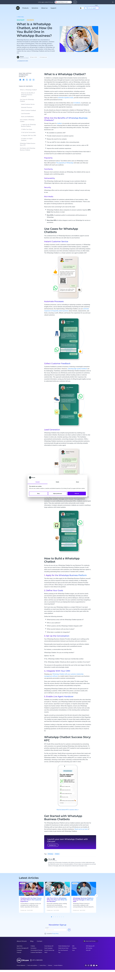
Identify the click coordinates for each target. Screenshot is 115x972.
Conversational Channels (36, 950)
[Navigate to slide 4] (57, 917)
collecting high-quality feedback (77, 369)
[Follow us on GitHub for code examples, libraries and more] (85, 965)
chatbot (59, 123)
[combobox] (63, 2)
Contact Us (52, 845)
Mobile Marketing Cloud (64, 946)
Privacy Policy (55, 933)
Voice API (88, 950)
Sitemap (50, 965)
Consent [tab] (38, 481)
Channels (19, 952)
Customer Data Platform (36, 952)
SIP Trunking (89, 948)
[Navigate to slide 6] (61, 917)
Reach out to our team (81, 829)
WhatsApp (20, 20)
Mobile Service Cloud (63, 948)
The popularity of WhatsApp (64, 163)
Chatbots (30, 20)
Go (75, 2)
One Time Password (63, 950)
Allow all (77, 493)
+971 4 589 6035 (37, 960)
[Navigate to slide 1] (52, 917)
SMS (73, 946)
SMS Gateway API (90, 946)
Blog (31, 941)
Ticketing (74, 948)
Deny (38, 493)
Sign (59, 952)
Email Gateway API (48, 946)
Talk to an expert (91, 8)
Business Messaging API (22, 948)
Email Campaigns (48, 948)
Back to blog (21, 16)
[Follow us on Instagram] (88, 965)
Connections (33, 948)
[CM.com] (18, 8)
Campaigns (19, 950)
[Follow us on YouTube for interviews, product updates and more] (96, 965)
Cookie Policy (43, 965)
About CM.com (22, 941)
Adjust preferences (57, 493)
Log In (96, 5)
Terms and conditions (32, 965)
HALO (45, 952)
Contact (39, 941)
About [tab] (77, 481)
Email (47, 928)
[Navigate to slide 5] (59, 917)
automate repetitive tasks (65, 97)
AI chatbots (76, 103)
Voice (73, 950)
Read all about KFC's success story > (68, 810)
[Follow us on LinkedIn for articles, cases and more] (91, 965)
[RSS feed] (94, 965)
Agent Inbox (19, 946)
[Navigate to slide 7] (63, 917)
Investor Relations (58, 965)
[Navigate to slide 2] (54, 917)
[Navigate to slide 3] (56, 917)
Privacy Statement (21, 965)
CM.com (22, 56)
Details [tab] (57, 481)
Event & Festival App (49, 950)
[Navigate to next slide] (96, 895)
